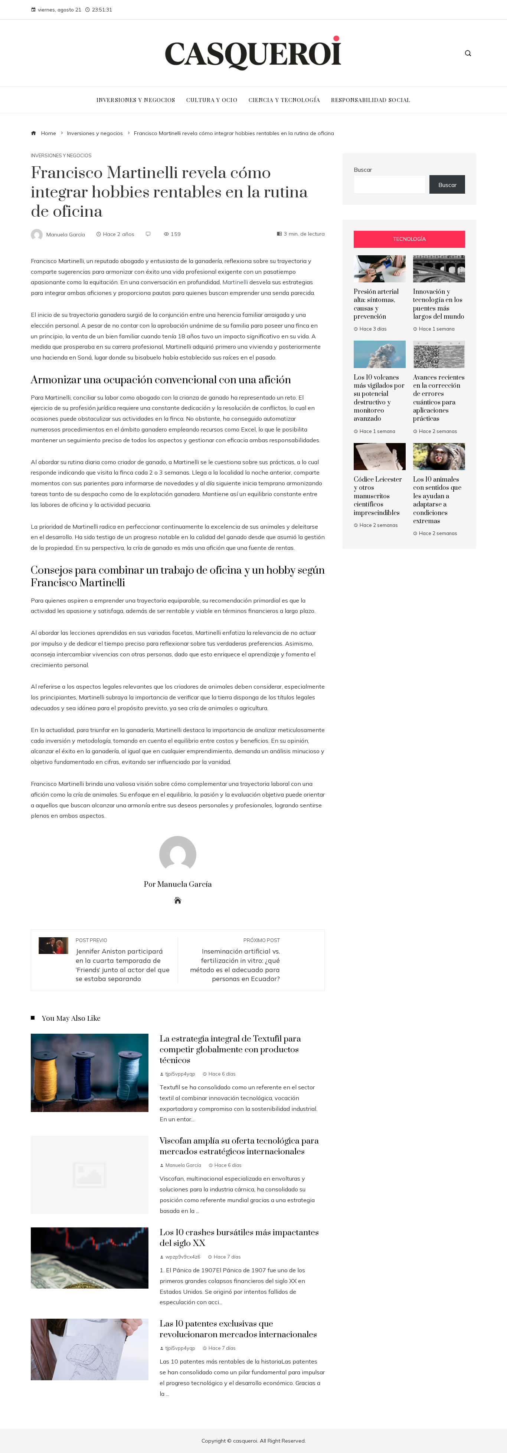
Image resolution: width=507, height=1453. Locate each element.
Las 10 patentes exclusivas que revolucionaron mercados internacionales (238, 1329)
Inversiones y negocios (61, 155)
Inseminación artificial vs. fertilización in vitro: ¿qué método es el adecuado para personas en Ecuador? (235, 960)
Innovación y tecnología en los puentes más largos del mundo (438, 304)
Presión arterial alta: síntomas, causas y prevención (376, 304)
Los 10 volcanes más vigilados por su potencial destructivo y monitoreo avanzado (379, 398)
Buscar (363, 169)
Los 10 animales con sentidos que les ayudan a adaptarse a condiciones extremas (437, 500)
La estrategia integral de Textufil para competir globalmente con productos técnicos (230, 1050)
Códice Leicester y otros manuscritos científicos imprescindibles (378, 496)
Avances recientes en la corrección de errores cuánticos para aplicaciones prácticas (439, 398)
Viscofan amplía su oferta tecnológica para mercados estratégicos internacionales (239, 1146)
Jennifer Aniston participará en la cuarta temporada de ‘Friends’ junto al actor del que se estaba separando (123, 960)
